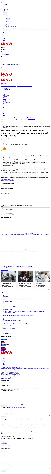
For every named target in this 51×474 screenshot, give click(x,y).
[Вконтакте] (4, 32)
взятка (2, 179)
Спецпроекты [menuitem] (6, 25)
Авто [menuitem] (7, 20)
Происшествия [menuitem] (6, 5)
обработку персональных (16, 407)
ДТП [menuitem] (4, 8)
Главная (5, 123)
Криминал (5, 125)
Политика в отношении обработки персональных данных (36, 368)
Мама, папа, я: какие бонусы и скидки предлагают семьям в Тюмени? (16, 86)
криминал (9, 179)
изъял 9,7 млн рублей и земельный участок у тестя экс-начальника (30, 176)
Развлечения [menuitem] (6, 11)
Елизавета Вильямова (9, 180)
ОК (1, 121)
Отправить (3, 416)
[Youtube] (4, 40)
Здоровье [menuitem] (8, 15)
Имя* (2, 190)
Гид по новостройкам (11, 26)
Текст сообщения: (5, 392)
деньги (5, 179)
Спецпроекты (4, 83)
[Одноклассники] (4, 36)
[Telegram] (4, 37)
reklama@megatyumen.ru (6, 378)
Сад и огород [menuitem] (9, 23)
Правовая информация (6, 368)
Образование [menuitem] (9, 17)
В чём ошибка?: (4, 451)
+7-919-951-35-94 (4, 377)
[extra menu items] (5, 13)
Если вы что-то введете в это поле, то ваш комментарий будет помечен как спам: (19, 205)
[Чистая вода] (16, 64)
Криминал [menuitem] (5, 6)
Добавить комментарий (5, 206)
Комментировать (4, 185)
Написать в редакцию (5, 382)
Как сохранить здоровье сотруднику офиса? (16, 27)
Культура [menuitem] (8, 18)
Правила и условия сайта (17, 368)
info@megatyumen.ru (13, 372)
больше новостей (4, 270)
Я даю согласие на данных (14, 407)
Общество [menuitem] (5, 4)
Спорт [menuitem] (7, 19)
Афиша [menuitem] (4, 10)
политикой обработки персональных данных (33, 117)
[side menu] (1, 2)
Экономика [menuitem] (5, 9)
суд (12, 179)
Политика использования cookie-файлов (10, 369)
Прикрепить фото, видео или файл (12, 404)
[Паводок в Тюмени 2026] (7, 64)
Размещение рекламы (10, 367)
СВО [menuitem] (7, 24)
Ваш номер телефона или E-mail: (8, 390)
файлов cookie (31, 119)
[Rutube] (4, 39)
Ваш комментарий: (5, 193)
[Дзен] (4, 34)
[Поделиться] (1, 472)
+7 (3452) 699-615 (13, 377)
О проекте (3, 367)
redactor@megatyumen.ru (14, 374)
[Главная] (16, 45)
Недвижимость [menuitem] (9, 21)
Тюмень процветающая (6, 84)
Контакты (17, 367)
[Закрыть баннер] (1, 1)
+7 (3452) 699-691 (4, 372)
